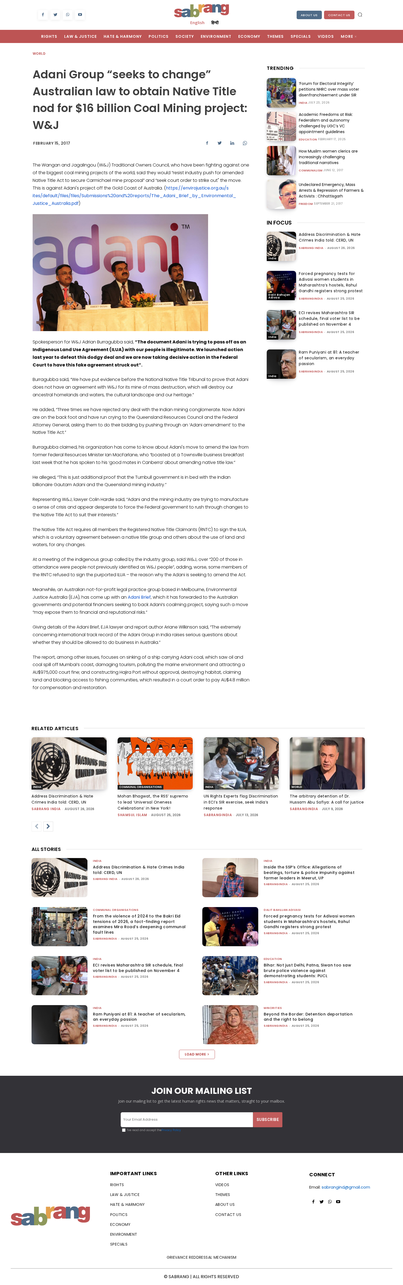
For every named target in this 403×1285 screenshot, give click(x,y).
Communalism (311, 170)
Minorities (273, 1008)
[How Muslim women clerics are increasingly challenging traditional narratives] (281, 160)
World (39, 53)
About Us (309, 15)
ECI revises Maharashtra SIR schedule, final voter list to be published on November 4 (329, 318)
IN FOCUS (279, 222)
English (197, 22)
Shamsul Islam (132, 815)
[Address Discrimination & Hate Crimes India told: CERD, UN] (281, 246)
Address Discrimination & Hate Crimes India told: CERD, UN (330, 237)
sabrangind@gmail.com (346, 1187)
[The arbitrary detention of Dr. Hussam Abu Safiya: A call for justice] (327, 763)
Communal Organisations (140, 787)
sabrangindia (311, 299)
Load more (195, 1054)
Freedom (306, 204)
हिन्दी (214, 22)
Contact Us (339, 15)
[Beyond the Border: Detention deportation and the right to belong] (230, 1024)
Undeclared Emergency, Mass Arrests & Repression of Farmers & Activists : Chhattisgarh (331, 190)
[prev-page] (36, 826)
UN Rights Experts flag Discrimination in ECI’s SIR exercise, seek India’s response (241, 802)
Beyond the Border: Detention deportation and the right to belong (308, 1016)
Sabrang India (311, 248)
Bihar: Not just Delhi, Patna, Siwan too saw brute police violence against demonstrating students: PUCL (307, 970)
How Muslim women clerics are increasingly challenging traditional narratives (328, 156)
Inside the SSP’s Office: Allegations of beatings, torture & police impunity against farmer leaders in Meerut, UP (309, 872)
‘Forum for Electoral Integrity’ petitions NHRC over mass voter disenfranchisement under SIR (329, 89)
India (303, 103)
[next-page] (48, 826)
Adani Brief (139, 597)
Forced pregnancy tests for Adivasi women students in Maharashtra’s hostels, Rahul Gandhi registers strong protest (331, 282)
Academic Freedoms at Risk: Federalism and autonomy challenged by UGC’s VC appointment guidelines (326, 123)
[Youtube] (80, 15)
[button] (360, 14)
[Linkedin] (232, 142)
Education (308, 139)
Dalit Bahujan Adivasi (279, 296)
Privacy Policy (171, 1130)
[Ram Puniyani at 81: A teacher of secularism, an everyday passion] (281, 364)
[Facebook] (43, 15)
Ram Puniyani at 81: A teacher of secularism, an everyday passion (329, 357)
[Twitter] (55, 15)
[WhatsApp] (67, 15)
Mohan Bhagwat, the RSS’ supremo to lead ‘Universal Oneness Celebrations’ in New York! (153, 802)
